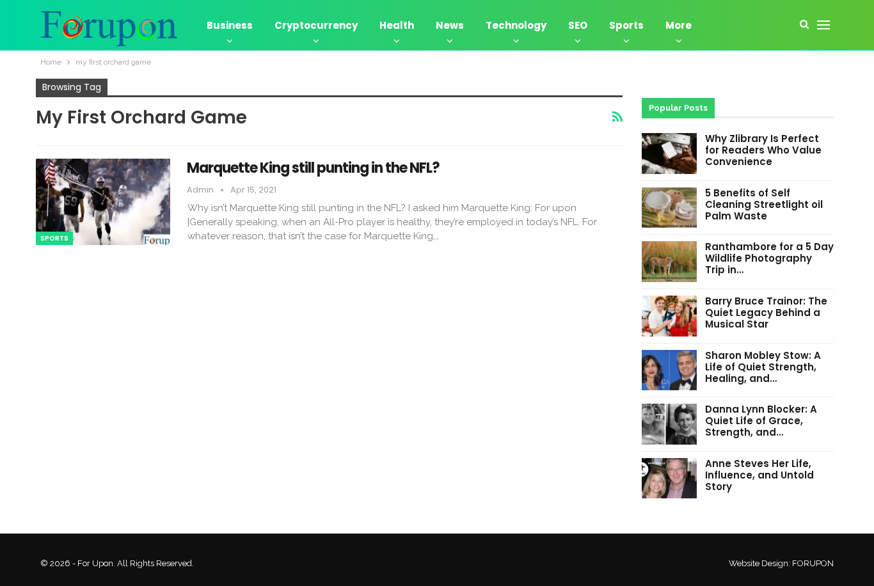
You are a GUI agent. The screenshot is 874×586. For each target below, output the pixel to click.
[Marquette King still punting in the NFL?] (103, 201)
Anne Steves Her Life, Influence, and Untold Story (759, 475)
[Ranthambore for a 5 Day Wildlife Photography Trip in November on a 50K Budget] (669, 261)
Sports (626, 25)
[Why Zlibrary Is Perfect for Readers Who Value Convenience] (669, 153)
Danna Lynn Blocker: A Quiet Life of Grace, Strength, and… (761, 420)
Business (230, 25)
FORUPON (813, 563)
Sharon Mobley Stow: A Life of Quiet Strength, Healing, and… (763, 367)
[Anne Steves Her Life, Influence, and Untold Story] (669, 478)
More (678, 25)
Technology (516, 25)
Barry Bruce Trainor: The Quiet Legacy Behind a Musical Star (766, 312)
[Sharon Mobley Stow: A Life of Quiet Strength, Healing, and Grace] (669, 370)
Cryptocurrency (316, 25)
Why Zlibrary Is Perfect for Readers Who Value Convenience (763, 150)
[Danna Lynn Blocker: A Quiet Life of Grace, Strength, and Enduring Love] (669, 424)
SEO (577, 25)
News (450, 25)
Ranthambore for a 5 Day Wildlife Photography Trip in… (769, 258)
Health (396, 25)
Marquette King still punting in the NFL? (313, 168)
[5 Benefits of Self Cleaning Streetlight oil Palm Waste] (669, 207)
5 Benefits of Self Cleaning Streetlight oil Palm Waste (764, 204)
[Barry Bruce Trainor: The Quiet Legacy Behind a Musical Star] (669, 316)
